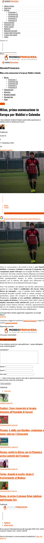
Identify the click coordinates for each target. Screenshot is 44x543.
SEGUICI (3, 317)
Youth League (9, 27)
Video (6, 37)
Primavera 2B (13, 16)
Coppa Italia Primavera (12, 33)
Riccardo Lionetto (6, 150)
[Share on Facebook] (24, 196)
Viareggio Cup (9, 25)
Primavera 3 (12, 19)
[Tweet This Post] (24, 198)
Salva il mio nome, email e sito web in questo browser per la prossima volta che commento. (22, 379)
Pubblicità (7, 523)
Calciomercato (9, 23)
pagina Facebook (11, 323)
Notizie (6, 10)
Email (2, 370)
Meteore (7, 29)
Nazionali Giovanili (10, 31)
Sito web (3, 374)
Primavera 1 (12, 12)
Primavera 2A (13, 14)
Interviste (7, 8)
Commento (4, 350)
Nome (2, 367)
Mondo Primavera (29, 320)
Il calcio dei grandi (10, 35)
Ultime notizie (9, 6)
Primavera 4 (12, 21)
